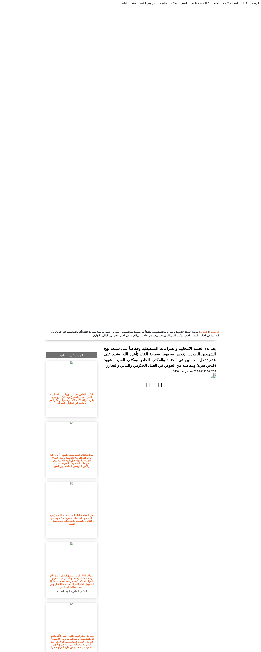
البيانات (216, 3)
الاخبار (244, 3)
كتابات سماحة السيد (200, 3)
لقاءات (124, 3)
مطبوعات (163, 3)
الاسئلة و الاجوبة (230, 3)
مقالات (174, 3)
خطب (133, 3)
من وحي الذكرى (147, 3)
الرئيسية (255, 3)
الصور (184, 3)
